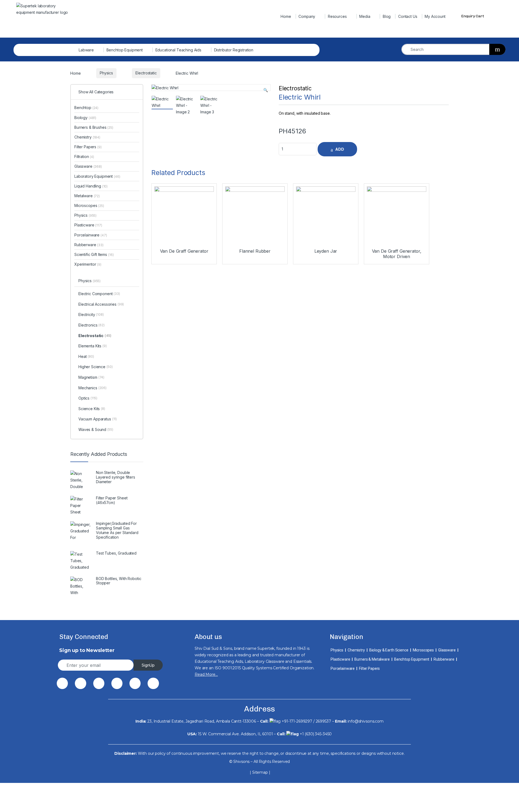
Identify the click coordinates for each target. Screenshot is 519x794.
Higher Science (95, 366)
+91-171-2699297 (297, 721)
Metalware (87, 195)
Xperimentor (87, 264)
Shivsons (241, 761)
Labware (86, 50)
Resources (337, 16)
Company (306, 16)
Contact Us (407, 16)
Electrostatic (295, 88)
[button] (265, 90)
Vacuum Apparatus (97, 419)
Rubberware (89, 244)
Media (364, 16)
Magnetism (91, 377)
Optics (87, 398)
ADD (339, 149)
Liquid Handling (91, 186)
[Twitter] (80, 683)
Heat (86, 356)
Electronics (91, 325)
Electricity (91, 314)
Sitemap (260, 772)
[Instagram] (135, 683)
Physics (85, 215)
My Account (435, 16)
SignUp (148, 665)
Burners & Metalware (372, 659)
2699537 (323, 721)
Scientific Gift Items (94, 254)
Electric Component (99, 293)
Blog (387, 16)
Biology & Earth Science (388, 650)
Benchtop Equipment (125, 50)
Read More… (206, 674)
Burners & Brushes (93, 127)
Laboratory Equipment (97, 176)
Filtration (84, 156)
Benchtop (86, 107)
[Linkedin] (116, 683)
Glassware (88, 166)
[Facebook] (62, 683)
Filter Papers (88, 146)
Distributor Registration (234, 50)
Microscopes (89, 205)
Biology (85, 117)
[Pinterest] (98, 683)
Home (286, 16)
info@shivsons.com (366, 721)
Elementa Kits (92, 346)
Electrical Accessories (101, 304)
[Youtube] (153, 683)
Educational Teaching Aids (178, 50)
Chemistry (87, 137)
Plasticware (88, 225)
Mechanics (92, 388)
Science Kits (91, 408)
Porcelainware (90, 235)
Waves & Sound (95, 429)
